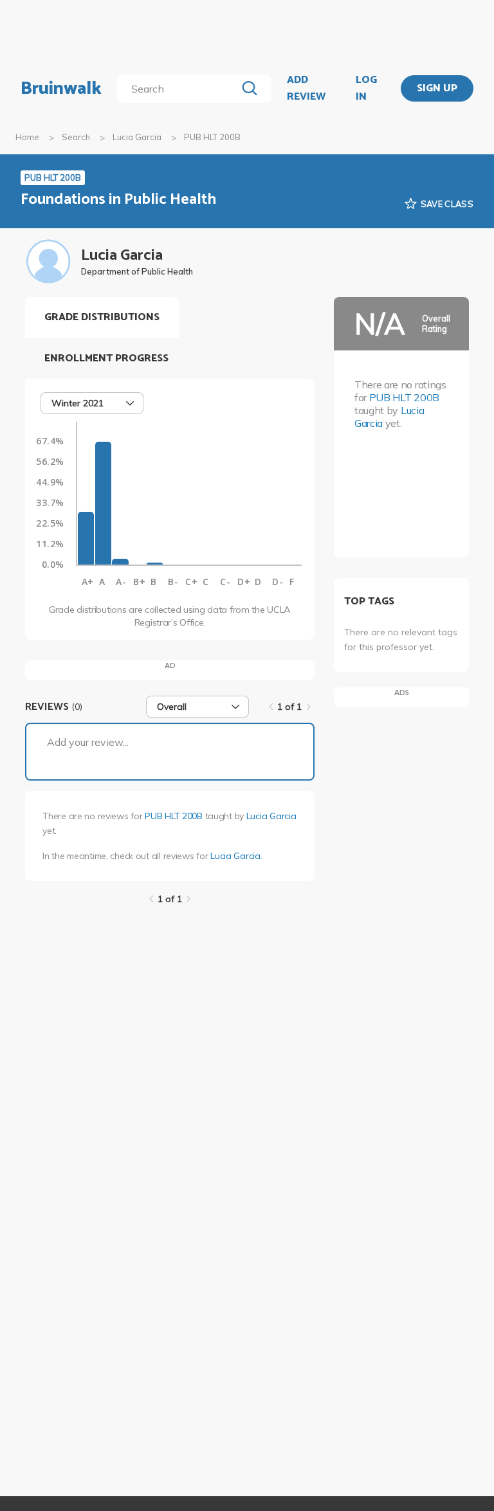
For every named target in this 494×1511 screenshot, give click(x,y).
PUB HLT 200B (174, 816)
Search (76, 137)
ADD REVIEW (306, 88)
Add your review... (88, 742)
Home (27, 137)
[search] (179, 89)
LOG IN (366, 88)
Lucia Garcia (137, 137)
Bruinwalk (61, 89)
